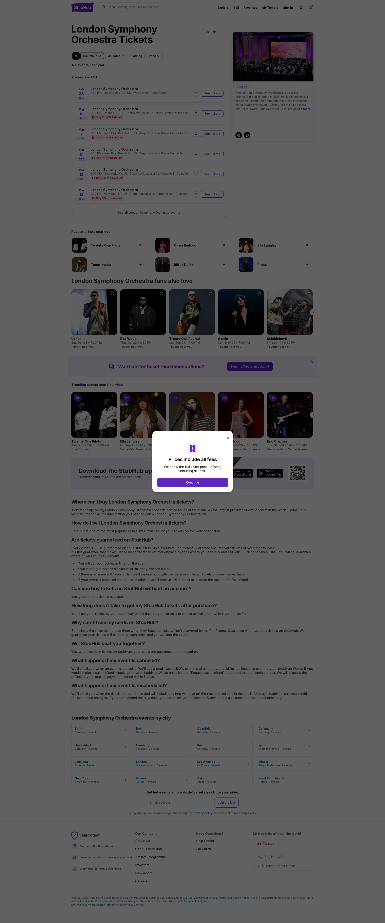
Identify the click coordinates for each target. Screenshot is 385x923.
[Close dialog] (228, 438)
